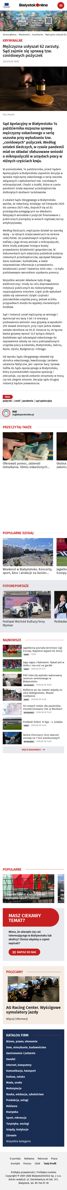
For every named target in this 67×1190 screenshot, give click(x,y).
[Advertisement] (33, 499)
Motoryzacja (13, 1088)
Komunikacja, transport (21, 1070)
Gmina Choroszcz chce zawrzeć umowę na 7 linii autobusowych (41, 736)
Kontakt (15, 1163)
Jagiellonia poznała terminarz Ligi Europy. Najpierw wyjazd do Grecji (42, 649)
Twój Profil (50, 1163)
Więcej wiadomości (31, 750)
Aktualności (29, 685)
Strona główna (9, 34)
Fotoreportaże (16, 586)
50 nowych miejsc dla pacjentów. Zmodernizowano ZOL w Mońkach (42, 707)
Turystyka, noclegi (17, 1123)
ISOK (37, 1163)
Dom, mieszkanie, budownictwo (26, 1047)
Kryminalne (37, 34)
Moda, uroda (14, 1082)
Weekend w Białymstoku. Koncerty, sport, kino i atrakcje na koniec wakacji (27, 571)
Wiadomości (24, 34)
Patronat (43, 1158)
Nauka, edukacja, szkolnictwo (25, 1094)
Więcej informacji (17, 1018)
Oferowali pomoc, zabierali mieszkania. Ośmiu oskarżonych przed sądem (25, 465)
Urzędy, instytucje (17, 1129)
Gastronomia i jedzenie (20, 1053)
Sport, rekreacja (16, 1117)
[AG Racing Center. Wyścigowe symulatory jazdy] (33, 989)
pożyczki (7, 401)
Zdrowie (11, 1135)
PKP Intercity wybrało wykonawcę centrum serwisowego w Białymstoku (42, 678)
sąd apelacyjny (44, 401)
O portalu (15, 1158)
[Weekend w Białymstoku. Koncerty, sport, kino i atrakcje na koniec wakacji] (28, 552)
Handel (10, 1059)
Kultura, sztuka (15, 1076)
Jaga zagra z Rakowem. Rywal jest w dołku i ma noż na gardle (43, 664)
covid (17, 401)
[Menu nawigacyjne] (60, 5)
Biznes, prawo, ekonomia (21, 1041)
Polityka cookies (46, 1172)
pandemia (27, 401)
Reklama (11, 1106)
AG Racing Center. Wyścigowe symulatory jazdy (33, 1009)
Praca (54, 1158)
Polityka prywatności (23, 1172)
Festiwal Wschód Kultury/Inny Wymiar (24, 623)
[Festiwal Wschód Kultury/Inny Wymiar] (27, 604)
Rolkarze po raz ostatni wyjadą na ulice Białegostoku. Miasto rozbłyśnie (42, 693)
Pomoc (27, 1163)
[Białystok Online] (33, 5)
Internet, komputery (18, 1065)
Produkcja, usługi (17, 1100)
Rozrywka (12, 1112)
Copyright (11, 1175)
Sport (26, 655)
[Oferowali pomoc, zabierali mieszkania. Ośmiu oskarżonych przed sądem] (28, 446)
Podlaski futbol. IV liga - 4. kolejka (43, 721)
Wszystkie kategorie (18, 1141)
